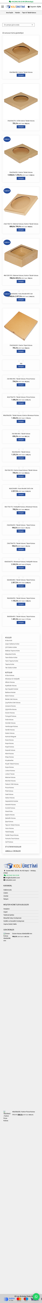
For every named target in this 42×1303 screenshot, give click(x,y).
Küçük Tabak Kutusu (12, 764)
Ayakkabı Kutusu (11, 685)
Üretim (6, 893)
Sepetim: (35, 7)
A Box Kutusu (9, 675)
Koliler (8, 638)
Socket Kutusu (10, 808)
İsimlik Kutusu (10, 730)
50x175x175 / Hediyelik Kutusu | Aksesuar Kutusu (21, 507)
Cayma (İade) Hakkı (10, 924)
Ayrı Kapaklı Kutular (11, 689)
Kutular (8, 672)
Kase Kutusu (9, 740)
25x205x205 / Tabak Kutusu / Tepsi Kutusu (21, 525)
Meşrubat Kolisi (10, 654)
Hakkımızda (8, 890)
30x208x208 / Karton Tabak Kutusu (21, 72)
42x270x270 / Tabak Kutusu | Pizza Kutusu (21, 397)
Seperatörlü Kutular (11, 801)
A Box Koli (8, 640)
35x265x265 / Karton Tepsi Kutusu (21, 345)
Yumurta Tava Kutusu (12, 838)
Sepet (5, 912)
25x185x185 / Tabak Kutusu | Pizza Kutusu (21, 379)
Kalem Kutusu (9, 733)
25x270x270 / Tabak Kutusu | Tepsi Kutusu (21, 543)
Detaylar (21, 75)
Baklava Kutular (10, 692)
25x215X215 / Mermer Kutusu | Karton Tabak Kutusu (21, 224)
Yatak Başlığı (9, 832)
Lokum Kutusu (10, 770)
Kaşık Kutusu (9, 747)
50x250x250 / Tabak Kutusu (21, 452)
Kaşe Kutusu (9, 743)
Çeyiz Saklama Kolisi (12, 644)
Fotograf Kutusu (10, 716)
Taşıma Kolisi (9, 664)
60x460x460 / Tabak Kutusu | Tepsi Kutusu (21, 580)
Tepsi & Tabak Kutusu (12, 825)
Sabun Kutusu (10, 798)
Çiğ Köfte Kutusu (11, 709)
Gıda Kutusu (9, 719)
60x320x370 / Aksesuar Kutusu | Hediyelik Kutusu (21, 561)
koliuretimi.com (10, 880)
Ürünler (6, 896)
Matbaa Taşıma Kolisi (12, 651)
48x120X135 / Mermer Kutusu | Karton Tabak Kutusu (21, 275)
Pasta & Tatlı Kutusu (11, 784)
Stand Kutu (9, 811)
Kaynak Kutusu (10, 750)
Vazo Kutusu (9, 828)
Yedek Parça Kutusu (12, 835)
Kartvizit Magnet (10, 736)
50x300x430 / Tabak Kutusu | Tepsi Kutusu (21, 616)
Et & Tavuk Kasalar (13, 847)
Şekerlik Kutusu (10, 818)
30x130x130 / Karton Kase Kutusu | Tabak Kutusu (21, 470)
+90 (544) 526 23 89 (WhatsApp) (22, 1)
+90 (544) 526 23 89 (12, 875)
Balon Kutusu (9, 696)
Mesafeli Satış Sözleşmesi (12, 918)
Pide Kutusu (9, 791)
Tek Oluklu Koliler (11, 668)
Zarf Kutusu (9, 842)
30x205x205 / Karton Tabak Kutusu (21, 172)
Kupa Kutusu (9, 767)
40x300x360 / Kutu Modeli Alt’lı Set (21, 294)
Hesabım (7, 909)
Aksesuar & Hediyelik (12, 679)
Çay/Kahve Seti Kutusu (12, 702)
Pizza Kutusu (9, 787)
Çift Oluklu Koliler (11, 647)
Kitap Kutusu (9, 757)
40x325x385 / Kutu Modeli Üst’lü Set (21, 488)
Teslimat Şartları (9, 915)
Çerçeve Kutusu (10, 706)
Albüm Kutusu (10, 682)
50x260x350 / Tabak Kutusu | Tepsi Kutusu (21, 598)
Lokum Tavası (9, 774)
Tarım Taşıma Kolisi (11, 661)
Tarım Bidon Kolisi (11, 657)
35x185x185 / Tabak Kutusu (21, 434)
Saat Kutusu (9, 794)
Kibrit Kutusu (9, 753)
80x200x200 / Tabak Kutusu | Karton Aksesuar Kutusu (21, 415)
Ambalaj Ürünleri (13, 851)
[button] (36, 1296)
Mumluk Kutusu (10, 781)
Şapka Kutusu (10, 815)
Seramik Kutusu (10, 804)
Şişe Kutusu (9, 821)
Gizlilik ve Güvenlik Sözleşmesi (14, 921)
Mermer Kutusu (10, 777)
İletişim (6, 899)
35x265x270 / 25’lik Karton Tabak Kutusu (21, 121)
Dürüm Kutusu (10, 713)
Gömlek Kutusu (10, 723)
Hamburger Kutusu (11, 726)
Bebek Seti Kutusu (11, 699)
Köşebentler (9, 760)
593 (21, 363)
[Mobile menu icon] (2, 6)
